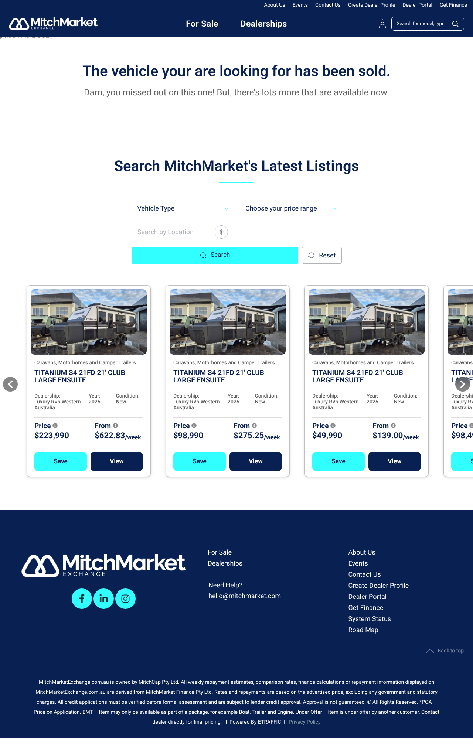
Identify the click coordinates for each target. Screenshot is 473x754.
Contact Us (328, 5)
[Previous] (10, 384)
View (116, 461)
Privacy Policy (304, 722)
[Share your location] (221, 232)
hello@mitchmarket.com (244, 596)
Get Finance (453, 5)
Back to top (451, 651)
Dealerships (225, 563)
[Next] (462, 384)
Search (220, 255)
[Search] (456, 24)
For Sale (220, 552)
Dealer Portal (417, 5)
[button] (60, 461)
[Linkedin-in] (103, 598)
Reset (327, 255)
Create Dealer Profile (371, 5)
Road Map (363, 630)
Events (300, 5)
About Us (274, 5)
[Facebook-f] (82, 598)
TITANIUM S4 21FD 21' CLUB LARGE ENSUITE (79, 376)
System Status (369, 619)
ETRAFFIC (271, 722)
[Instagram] (125, 598)
